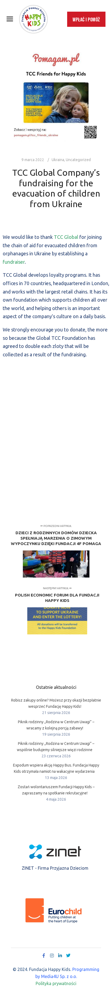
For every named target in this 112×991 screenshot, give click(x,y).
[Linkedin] (60, 955)
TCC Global (66, 237)
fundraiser (14, 262)
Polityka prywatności (56, 983)
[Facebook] (43, 955)
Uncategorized (78, 160)
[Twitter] (68, 955)
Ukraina (58, 160)
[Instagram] (51, 955)
